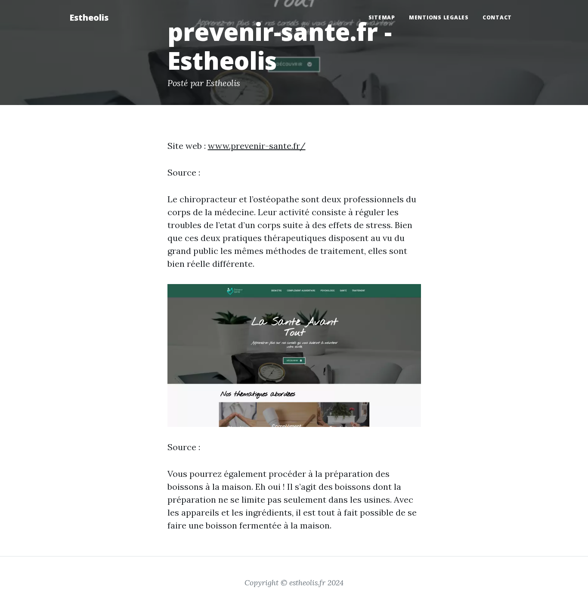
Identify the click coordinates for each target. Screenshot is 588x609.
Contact (497, 17)
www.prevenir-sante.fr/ (257, 145)
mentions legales (439, 17)
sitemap (381, 17)
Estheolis (88, 17)
